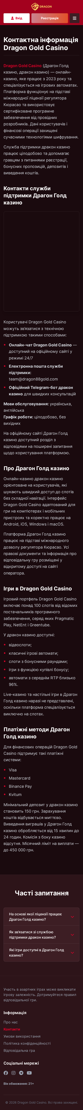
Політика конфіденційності (27, 1043)
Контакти (12, 1029)
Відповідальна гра (19, 1050)
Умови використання (22, 1036)
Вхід (18, 18)
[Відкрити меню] (74, 18)
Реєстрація (49, 18)
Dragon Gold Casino (23, 65)
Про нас (11, 1022)
